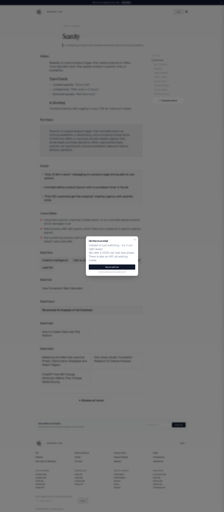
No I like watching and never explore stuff (112, 272)
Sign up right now (112, 267)
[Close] (135, 240)
